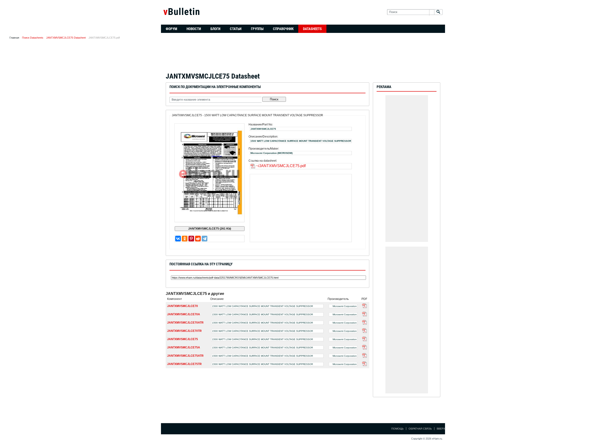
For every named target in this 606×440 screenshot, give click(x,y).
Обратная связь (420, 428)
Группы (257, 29)
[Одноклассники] (184, 238)
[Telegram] (204, 238)
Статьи (235, 29)
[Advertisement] (303, 57)
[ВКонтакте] (178, 238)
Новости (194, 29)
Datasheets (312, 29)
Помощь (397, 428)
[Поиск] (438, 12)
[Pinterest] (191, 238)
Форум (171, 29)
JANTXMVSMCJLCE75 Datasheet (66, 37)
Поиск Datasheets (32, 37)
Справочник (283, 29)
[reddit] (198, 238)
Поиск (274, 99)
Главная (14, 37)
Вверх (441, 428)
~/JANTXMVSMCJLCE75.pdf (281, 166)
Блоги (215, 29)
